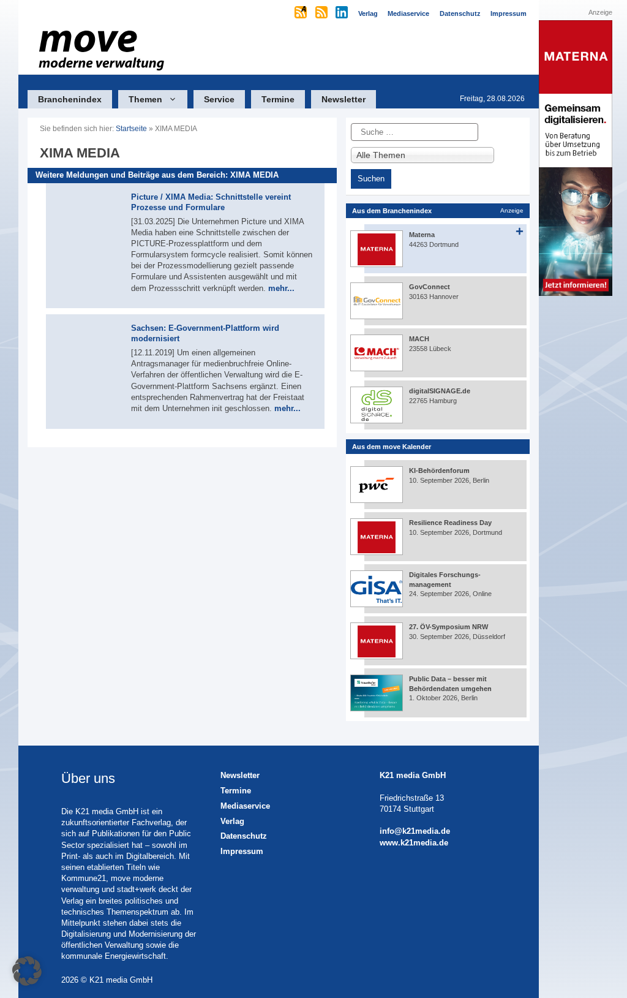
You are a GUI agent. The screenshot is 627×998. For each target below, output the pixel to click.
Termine (278, 99)
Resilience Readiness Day (450, 522)
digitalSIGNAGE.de (439, 391)
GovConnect (429, 286)
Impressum (241, 851)
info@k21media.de (415, 831)
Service (219, 99)
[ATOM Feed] (302, 13)
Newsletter (343, 99)
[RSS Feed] (322, 13)
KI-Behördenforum (439, 470)
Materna (422, 234)
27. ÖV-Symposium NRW (448, 626)
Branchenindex (70, 99)
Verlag (232, 821)
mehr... (281, 288)
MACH (419, 338)
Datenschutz (243, 836)
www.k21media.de (414, 842)
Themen (145, 99)
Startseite (131, 128)
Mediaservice (245, 806)
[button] (27, 971)
